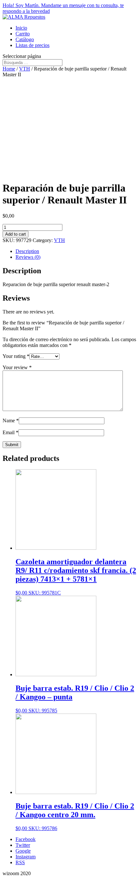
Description (27, 251)
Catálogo (25, 39)
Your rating (16, 356)
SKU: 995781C (76, 576)
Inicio (21, 28)
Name (11, 420)
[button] (69, 8)
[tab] (76, 251)
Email (10, 432)
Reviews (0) (28, 257)
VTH (24, 68)
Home (9, 68)
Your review (17, 367)
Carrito (23, 33)
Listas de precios (32, 45)
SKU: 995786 (75, 816)
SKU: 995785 (75, 698)
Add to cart (15, 234)
